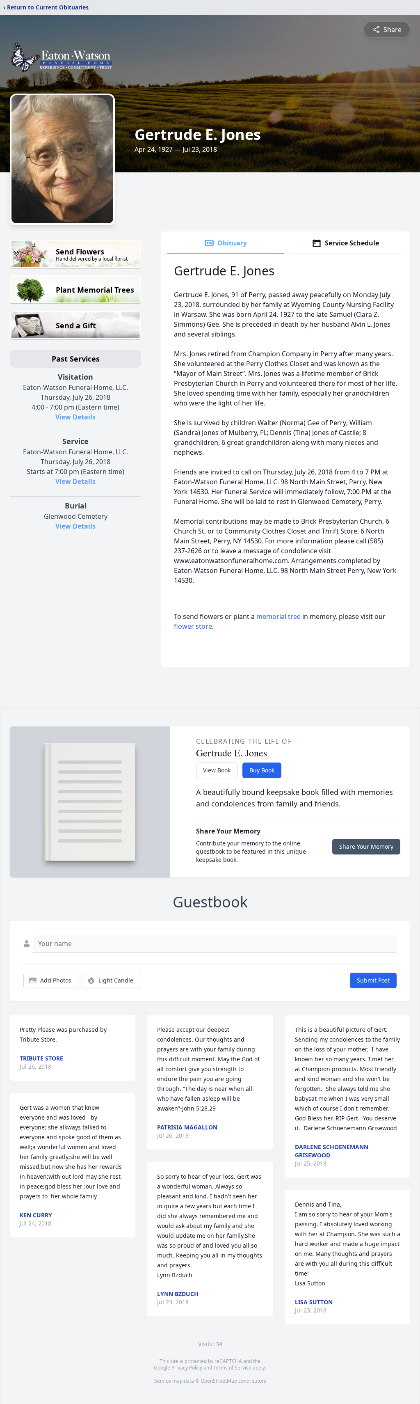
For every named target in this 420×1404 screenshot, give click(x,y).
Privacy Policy (186, 1367)
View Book (217, 770)
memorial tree (278, 616)
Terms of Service (232, 1367)
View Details (75, 416)
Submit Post (373, 980)
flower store (193, 626)
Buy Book (261, 770)
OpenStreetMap (219, 1380)
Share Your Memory (366, 846)
